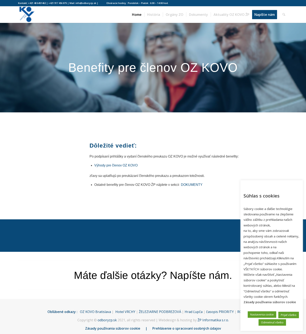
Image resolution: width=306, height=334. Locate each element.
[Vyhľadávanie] (284, 14)
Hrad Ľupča (194, 311)
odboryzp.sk (107, 320)
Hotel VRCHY (125, 311)
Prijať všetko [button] (288, 315)
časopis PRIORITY (220, 311)
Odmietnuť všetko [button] (272, 322)
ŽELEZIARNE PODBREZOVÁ (160, 311)
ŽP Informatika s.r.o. (213, 320)
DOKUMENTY (192, 184)
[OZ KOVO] (27, 14)
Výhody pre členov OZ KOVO (116, 165)
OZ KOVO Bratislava (95, 311)
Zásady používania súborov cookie (112, 328)
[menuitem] (136, 14)
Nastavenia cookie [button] (262, 314)
